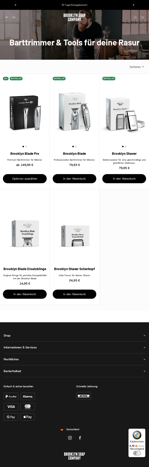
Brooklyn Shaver (124, 153)
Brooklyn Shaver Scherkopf (74, 269)
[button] (23, 146)
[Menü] (143, 431)
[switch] (137, 453)
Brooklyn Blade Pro (24, 153)
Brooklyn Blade (74, 153)
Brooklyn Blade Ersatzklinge (24, 269)
